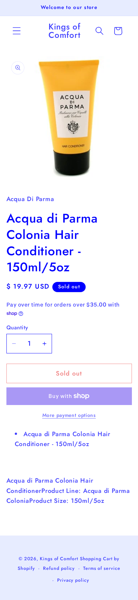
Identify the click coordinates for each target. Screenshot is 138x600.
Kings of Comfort (59, 558)
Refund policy (59, 568)
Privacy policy (73, 580)
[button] (16, 31)
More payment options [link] (69, 415)
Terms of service (101, 568)
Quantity (17, 327)
